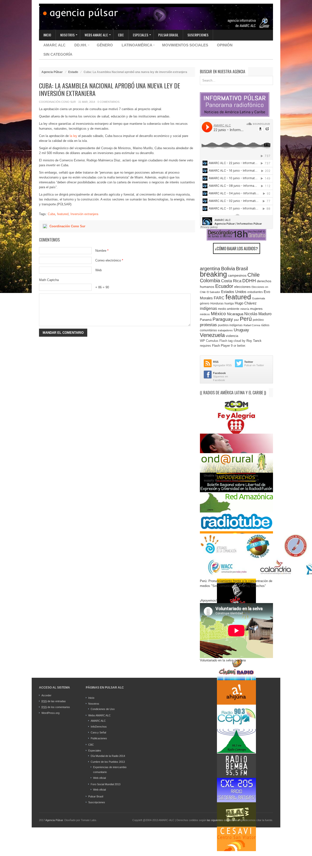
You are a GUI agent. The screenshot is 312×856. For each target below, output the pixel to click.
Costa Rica (231, 280)
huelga (229, 303)
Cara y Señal (98, 732)
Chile (253, 275)
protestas (208, 324)
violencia (232, 336)
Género (105, 45)
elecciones (242, 287)
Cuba (51, 214)
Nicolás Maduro (258, 314)
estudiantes (255, 292)
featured (62, 214)
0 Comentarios (108, 101)
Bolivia (228, 268)
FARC (219, 298)
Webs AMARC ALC (94, 35)
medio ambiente (228, 309)
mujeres (256, 309)
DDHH (249, 280)
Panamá (206, 320)
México (218, 313)
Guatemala (258, 298)
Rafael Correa (252, 325)
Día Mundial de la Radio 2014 (108, 755)
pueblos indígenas (230, 325)
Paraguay (223, 319)
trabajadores (225, 330)
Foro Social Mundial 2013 (105, 784)
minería (244, 308)
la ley (73, 136)
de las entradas (53, 701)
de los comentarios (55, 707)
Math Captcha (49, 280)
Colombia (210, 280)
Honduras (217, 303)
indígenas (208, 308)
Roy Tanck (254, 341)
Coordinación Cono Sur (57, 101)
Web (98, 270)
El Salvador (213, 292)
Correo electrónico (109, 260)
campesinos (237, 275)
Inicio (47, 34)
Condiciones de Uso (103, 709)
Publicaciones (99, 738)
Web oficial (99, 777)
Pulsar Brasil (168, 34)
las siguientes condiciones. (223, 820)
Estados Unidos (233, 292)
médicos (205, 314)
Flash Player (221, 345)
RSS (215, 361)
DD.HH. (78, 46)
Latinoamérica (134, 46)
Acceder (46, 695)
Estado (73, 72)
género (204, 303)
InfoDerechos (99, 726)
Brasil (242, 268)
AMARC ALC (54, 45)
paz (236, 319)
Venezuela (212, 335)
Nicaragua (235, 314)
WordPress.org (50, 712)
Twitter (248, 361)
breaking (213, 274)
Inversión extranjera (84, 214)
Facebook (219, 373)
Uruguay (241, 330)
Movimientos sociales (185, 45)
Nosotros (65, 35)
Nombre (101, 250)
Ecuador (224, 286)
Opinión (225, 45)
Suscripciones (197, 34)
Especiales (138, 35)
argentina (210, 268)
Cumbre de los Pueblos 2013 (108, 761)
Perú (246, 319)
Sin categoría (57, 54)
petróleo (258, 320)
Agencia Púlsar (52, 72)
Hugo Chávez (246, 303)
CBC (121, 34)
